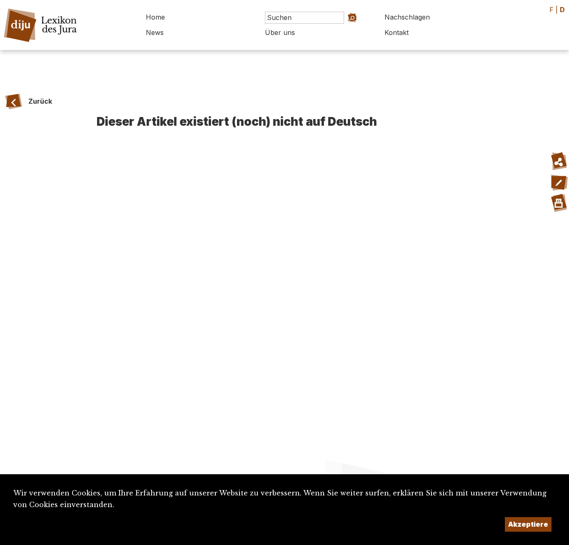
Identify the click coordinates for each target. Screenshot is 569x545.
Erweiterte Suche (342, 29)
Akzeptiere (528, 524)
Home (155, 17)
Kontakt (396, 32)
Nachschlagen (407, 17)
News (155, 32)
